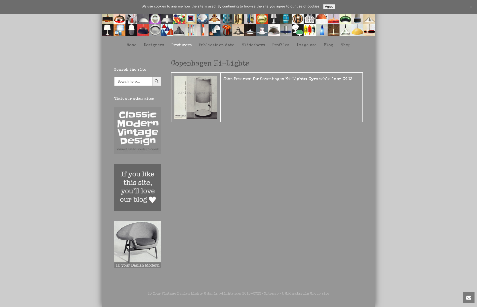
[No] (470, 6)
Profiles (280, 46)
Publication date (216, 46)
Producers (181, 46)
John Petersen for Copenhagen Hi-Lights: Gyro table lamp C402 (288, 79)
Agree (329, 6)
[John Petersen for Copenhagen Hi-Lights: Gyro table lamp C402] (196, 97)
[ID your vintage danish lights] (238, 19)
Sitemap (271, 294)
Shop (346, 46)
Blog (328, 46)
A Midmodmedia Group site (305, 294)
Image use (307, 46)
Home (131, 46)
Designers (154, 46)
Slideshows (253, 46)
